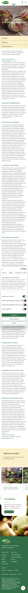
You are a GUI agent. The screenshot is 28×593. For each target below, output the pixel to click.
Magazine (8, 18)
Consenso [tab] (4, 272)
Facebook (4, 570)
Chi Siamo (4, 554)
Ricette (3, 559)
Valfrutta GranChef (15, 554)
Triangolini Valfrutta (16, 557)
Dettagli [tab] (11, 272)
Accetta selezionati (14, 319)
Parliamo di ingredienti (15, 18)
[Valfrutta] (5, 2)
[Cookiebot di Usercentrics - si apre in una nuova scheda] (20, 269)
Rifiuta (14, 323)
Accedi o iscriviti (9, 511)
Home (3, 18)
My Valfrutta (5, 563)
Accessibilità (14, 561)
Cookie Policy (5, 574)
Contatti (13, 559)
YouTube (16, 570)
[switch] (24, 301)
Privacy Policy (13, 574)
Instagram (10, 570)
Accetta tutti (14, 315)
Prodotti (4, 557)
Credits (20, 574)
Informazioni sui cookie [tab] (20, 272)
